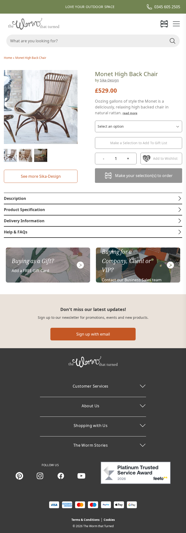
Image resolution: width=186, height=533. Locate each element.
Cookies (109, 520)
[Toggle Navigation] (176, 23)
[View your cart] (164, 23)
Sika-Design (109, 80)
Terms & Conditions (85, 520)
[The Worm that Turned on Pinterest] (19, 476)
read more (130, 113)
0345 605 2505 (167, 6)
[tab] (93, 198)
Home (8, 58)
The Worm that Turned (98, 526)
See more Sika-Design (41, 176)
